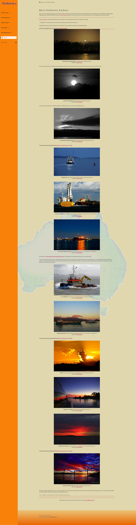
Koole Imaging (63, 15)
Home (42, 2)
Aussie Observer (5, 17)
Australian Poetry (5, 32)
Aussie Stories (4, 12)
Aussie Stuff (4, 27)
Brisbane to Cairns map (61, 145)
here (71, 145)
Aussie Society (5, 22)
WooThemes (54, 517)
